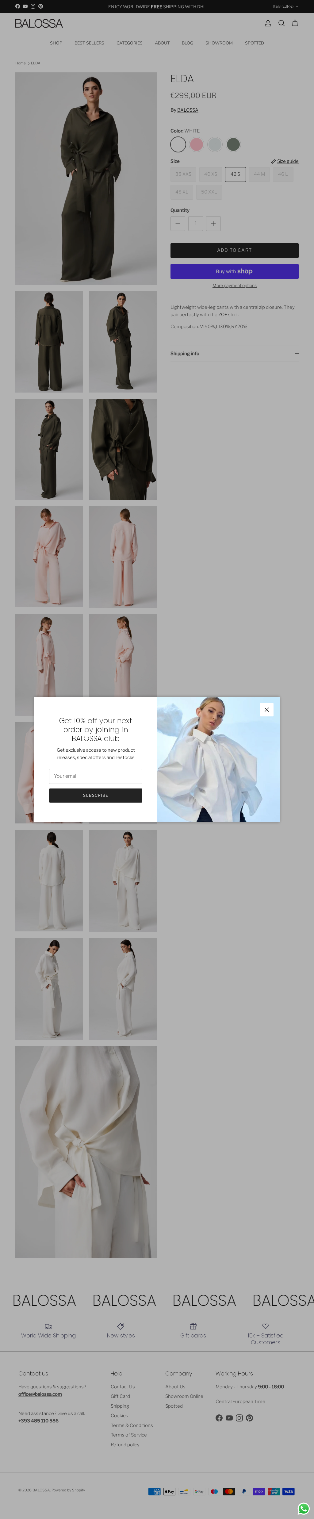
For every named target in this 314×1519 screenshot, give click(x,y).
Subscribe (95, 795)
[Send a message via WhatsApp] (304, 1509)
